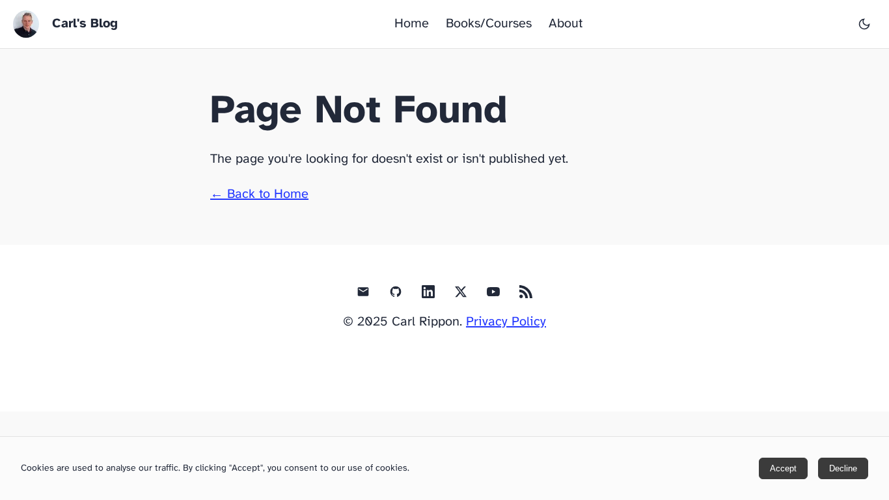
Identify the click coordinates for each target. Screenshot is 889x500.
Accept (783, 468)
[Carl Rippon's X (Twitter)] (460, 295)
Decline (843, 468)
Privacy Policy (506, 322)
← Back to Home (259, 194)
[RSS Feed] (525, 295)
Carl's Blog (85, 24)
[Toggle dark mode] (864, 24)
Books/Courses (489, 24)
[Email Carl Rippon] (363, 295)
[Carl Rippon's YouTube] (493, 295)
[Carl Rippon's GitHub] (395, 295)
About (565, 24)
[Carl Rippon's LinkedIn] (428, 295)
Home (411, 24)
